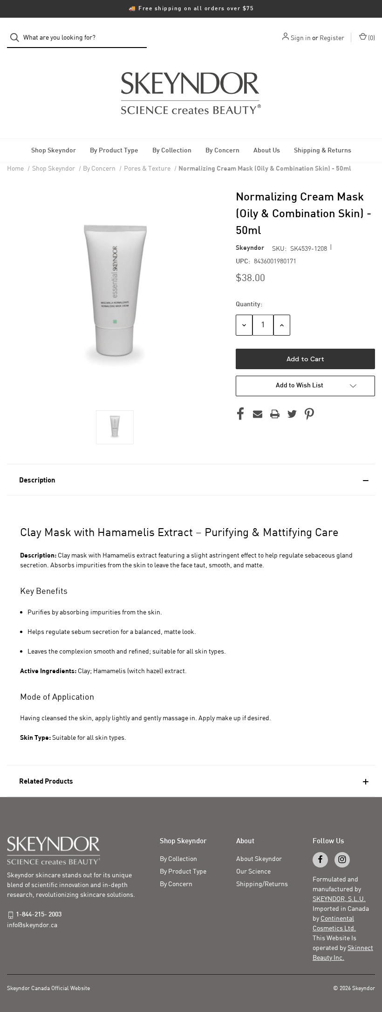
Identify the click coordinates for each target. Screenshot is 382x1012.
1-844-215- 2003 (38, 915)
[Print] (275, 413)
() (371, 37)
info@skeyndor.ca (32, 925)
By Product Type (114, 151)
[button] (191, 480)
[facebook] (320, 859)
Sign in (301, 37)
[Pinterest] (309, 413)
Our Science (253, 871)
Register (332, 37)
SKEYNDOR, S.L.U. (339, 898)
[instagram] (342, 859)
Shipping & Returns (322, 151)
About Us (266, 151)
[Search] (17, 37)
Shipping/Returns (262, 884)
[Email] (257, 413)
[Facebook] (240, 413)
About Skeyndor (259, 858)
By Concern (222, 151)
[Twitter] (292, 413)
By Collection (171, 151)
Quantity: (249, 305)
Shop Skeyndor (53, 151)
